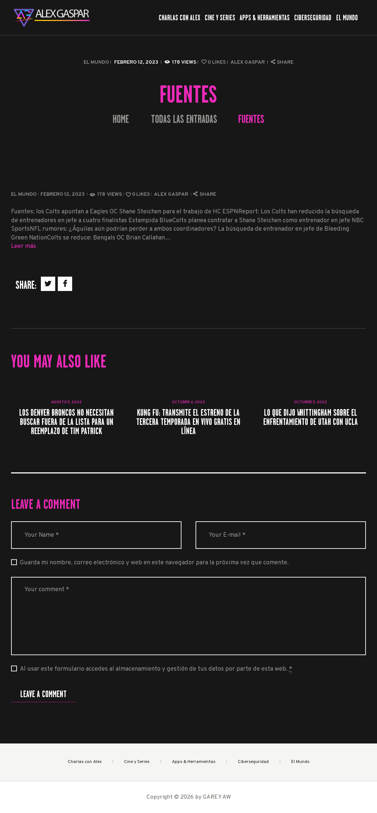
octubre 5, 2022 (310, 402)
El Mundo (96, 62)
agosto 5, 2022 (66, 402)
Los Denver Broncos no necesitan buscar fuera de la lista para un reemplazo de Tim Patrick (66, 422)
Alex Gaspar (248, 62)
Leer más (23, 246)
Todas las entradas (184, 119)
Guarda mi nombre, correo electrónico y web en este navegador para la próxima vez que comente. (154, 563)
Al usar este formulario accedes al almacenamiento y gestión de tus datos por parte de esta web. (156, 669)
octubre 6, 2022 (188, 402)
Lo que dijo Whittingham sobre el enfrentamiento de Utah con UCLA (310, 417)
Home (121, 119)
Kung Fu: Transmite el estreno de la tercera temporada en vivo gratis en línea (188, 422)
